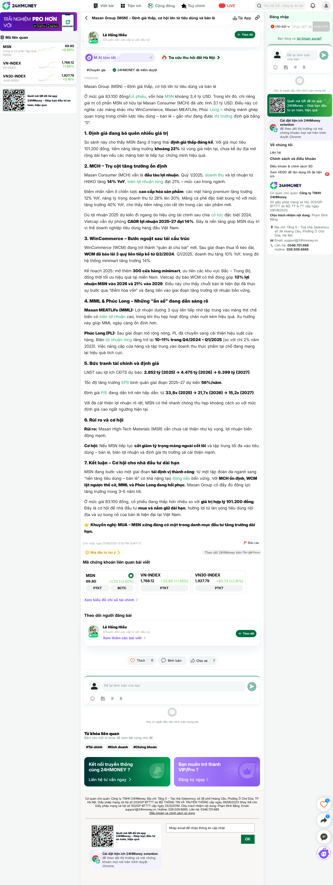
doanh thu (214, 175)
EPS (125, 382)
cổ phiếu (138, 96)
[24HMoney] (19, 6)
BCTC (122, 588)
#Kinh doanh (118, 747)
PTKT (97, 588)
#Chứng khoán (145, 747)
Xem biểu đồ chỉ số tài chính (109, 600)
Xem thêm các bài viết (122, 638)
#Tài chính (94, 747)
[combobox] (281, 26)
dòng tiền (181, 478)
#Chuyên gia (96, 70)
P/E (104, 392)
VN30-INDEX (207, 575)
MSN (169, 96)
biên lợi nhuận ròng (145, 181)
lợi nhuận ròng (119, 339)
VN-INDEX (150, 575)
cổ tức (217, 214)
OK (248, 839)
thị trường (223, 116)
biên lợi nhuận (112, 316)
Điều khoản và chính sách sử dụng (172, 813)
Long (214, 109)
